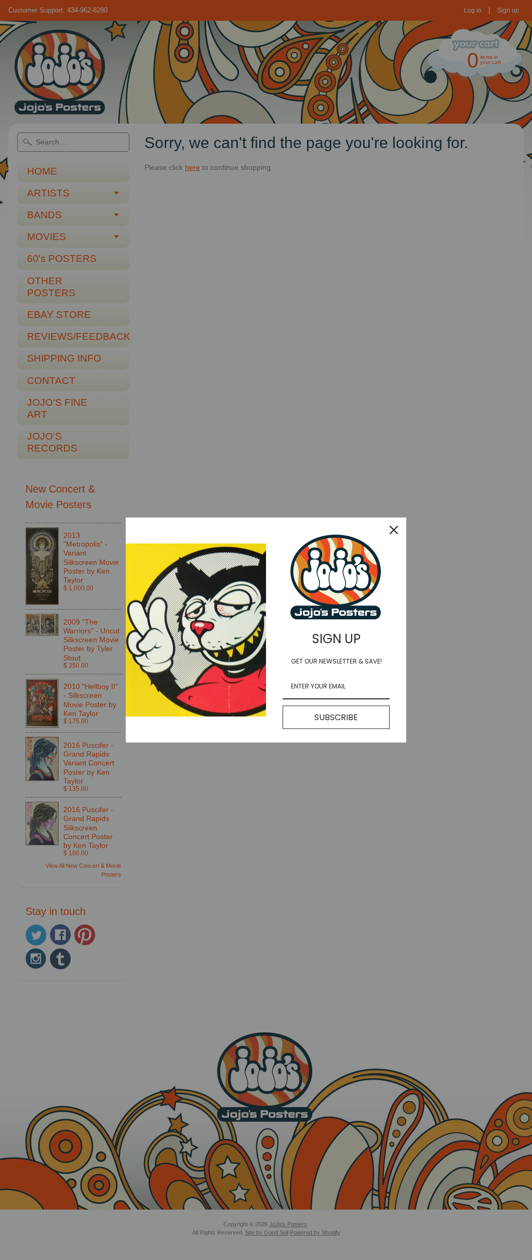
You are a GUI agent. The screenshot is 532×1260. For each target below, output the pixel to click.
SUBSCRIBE (336, 717)
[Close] (393, 530)
